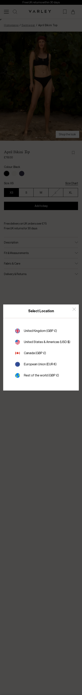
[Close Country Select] (74, 309)
